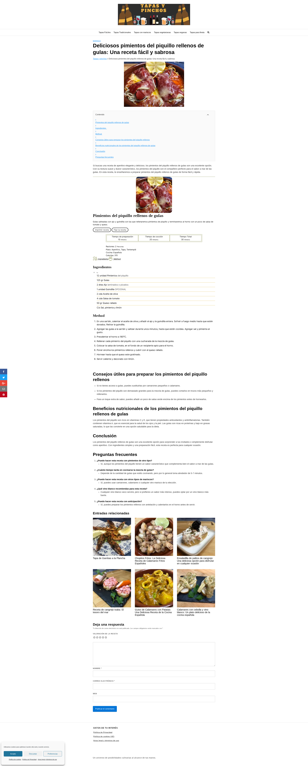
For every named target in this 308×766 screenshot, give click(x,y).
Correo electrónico (104, 681)
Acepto (13, 754)
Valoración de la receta (105, 634)
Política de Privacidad (29, 759)
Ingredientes (101, 126)
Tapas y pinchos (100, 59)
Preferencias (53, 754)
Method (98, 132)
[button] (94, 272)
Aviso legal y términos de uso (47, 759)
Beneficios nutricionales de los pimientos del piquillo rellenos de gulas (125, 144)
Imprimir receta (102, 230)
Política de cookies (15, 759)
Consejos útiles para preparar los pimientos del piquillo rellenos (122, 138)
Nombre (97, 668)
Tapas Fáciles (105, 32)
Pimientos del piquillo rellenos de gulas (112, 121)
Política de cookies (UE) (103, 736)
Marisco (97, 41)
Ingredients (103, 259)
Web (95, 694)
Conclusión (100, 149)
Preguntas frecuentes (104, 155)
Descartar (33, 754)
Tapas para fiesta (197, 32)
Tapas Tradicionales (122, 32)
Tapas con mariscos (142, 32)
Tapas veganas (180, 32)
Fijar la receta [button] (120, 230)
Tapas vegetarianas (162, 32)
